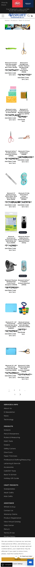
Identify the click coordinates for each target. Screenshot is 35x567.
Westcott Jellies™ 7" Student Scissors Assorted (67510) (24, 282)
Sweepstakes (9, 489)
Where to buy (9, 507)
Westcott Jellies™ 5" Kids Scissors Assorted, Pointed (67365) (11, 153)
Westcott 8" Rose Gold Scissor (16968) (24, 152)
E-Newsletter (9, 412)
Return (7, 529)
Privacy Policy (9, 536)
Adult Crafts (9, 493)
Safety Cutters (10, 449)
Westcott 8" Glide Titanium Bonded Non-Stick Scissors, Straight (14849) (24, 368)
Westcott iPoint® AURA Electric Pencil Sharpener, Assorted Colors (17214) (24, 239)
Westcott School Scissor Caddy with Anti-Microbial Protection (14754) (24, 324)
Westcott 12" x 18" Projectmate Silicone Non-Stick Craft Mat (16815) (11, 368)
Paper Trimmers (10, 456)
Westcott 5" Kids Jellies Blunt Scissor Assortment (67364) (23, 196)
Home (7, 20)
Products (14, 20)
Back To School (10, 475)
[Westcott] (28, 3)
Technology (9, 419)
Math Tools (8, 441)
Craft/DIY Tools (10, 471)
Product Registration (12, 518)
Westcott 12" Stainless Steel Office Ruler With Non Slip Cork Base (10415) (11, 196)
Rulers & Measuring (12, 437)
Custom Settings (17, 563)
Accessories (9, 467)
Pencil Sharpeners (11, 434)
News (6, 416)
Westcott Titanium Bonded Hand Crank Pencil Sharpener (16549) (11, 282)
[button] (3, 16)
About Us (8, 408)
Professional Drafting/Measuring (17, 460)
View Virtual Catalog (12, 522)
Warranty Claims (10, 514)
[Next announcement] (32, 10)
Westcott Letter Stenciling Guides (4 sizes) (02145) (11, 111)
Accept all (18, 559)
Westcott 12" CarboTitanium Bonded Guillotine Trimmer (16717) (24, 112)
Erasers (7, 445)
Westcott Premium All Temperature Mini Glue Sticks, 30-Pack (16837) (11, 239)
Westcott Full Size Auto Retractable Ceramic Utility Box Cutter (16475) (11, 65)
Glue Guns (8, 452)
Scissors (7, 430)
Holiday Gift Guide (11, 478)
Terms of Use (9, 533)
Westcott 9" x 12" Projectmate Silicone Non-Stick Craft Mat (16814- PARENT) (11, 325)
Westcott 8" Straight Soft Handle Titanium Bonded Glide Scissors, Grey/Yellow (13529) (23, 67)
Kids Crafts (8, 496)
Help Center (9, 525)
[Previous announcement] (3, 10)
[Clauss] (17, 4)
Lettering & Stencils (12, 463)
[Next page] (20, 394)
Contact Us (8, 510)
